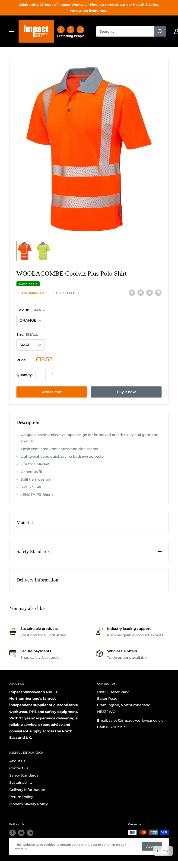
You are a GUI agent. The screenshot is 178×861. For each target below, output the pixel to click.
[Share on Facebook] (132, 292)
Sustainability (20, 782)
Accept (152, 846)
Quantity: (24, 375)
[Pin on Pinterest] (140, 292)
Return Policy (21, 797)
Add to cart (52, 392)
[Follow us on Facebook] (12, 833)
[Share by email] (158, 292)
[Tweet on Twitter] (149, 292)
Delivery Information (27, 789)
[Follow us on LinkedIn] (30, 833)
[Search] (160, 31)
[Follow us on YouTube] (21, 833)
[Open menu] (11, 31)
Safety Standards (23, 775)
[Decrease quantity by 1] (40, 375)
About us (17, 761)
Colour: (31, 310)
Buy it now (126, 392)
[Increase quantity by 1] (65, 375)
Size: (27, 334)
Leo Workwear (30, 293)
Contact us (19, 768)
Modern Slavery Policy (28, 804)
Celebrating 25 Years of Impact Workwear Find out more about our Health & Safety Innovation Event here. (89, 8)
